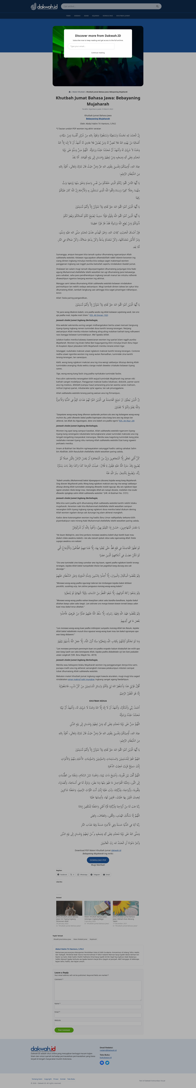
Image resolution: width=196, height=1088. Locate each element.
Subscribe (121, 46)
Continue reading (98, 53)
